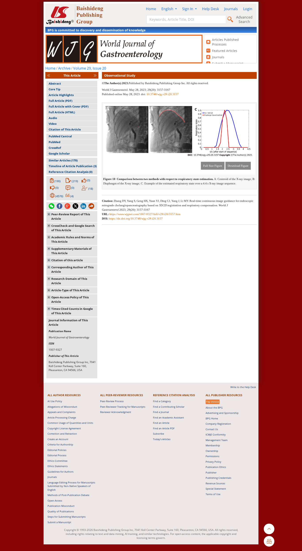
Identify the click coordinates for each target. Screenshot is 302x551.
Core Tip (54, 89)
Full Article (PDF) (60, 101)
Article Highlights (61, 95)
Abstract (55, 83)
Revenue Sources (215, 483)
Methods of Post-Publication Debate (68, 495)
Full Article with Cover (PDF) (68, 106)
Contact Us (212, 429)
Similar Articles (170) (63, 160)
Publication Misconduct (61, 505)
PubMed (54, 142)
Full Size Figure (212, 165)
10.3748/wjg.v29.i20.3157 (163, 94)
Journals (231, 8)
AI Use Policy (55, 401)
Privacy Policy (213, 461)
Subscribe (158, 433)
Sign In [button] (188, 8)
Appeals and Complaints (61, 412)
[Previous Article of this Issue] (48, 75)
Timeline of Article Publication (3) (73, 166)
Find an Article (161, 422)
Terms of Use (213, 494)
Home (151, 8)
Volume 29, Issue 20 (89, 68)
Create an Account (58, 439)
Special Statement (216, 488)
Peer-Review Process (112, 401)
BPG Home (212, 418)
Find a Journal (161, 412)
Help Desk (210, 8)
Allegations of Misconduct (62, 406)
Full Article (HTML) (62, 112)
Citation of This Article (65, 129)
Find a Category (162, 401)
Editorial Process (57, 455)
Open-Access (55, 500)
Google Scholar (59, 153)
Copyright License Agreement (64, 428)
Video (53, 124)
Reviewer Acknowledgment (115, 412)
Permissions (212, 456)
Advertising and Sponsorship (222, 413)
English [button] (167, 8)
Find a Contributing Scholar (168, 406)
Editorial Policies (57, 450)
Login (247, 8)
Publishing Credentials (218, 477)
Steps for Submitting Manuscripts (67, 516)
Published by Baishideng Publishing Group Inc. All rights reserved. (169, 83)
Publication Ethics (216, 467)
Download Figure (238, 165)
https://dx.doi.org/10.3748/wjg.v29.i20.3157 (136, 218)
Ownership (212, 451)
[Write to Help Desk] (269, 541)
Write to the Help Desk (243, 387)
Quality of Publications (61, 511)
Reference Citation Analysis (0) (70, 172)
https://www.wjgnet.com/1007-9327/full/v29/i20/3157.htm (144, 214)
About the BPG (214, 407)
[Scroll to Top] (269, 529)
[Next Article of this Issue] (95, 75)
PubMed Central (60, 136)
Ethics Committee (57, 460)
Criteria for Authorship (60, 444)
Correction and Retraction (62, 433)
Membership (213, 445)
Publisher (211, 472)
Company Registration (218, 423)
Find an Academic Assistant (168, 417)
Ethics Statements (58, 466)
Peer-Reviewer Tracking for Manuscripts (122, 406)
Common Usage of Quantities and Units (70, 422)
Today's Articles (161, 439)
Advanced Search (244, 19)
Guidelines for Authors (60, 471)
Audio (53, 118)
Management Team (216, 440)
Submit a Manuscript (59, 522)
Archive (64, 68)
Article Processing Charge (62, 417)
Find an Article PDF (164, 428)
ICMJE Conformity (216, 434)
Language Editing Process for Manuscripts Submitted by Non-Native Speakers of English (71, 486)
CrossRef (55, 148)
